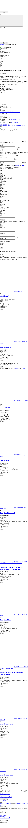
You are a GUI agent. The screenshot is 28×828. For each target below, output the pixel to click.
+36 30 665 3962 (15, 119)
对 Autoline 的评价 (20, 803)
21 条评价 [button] (2, 51)
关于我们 (2, 797)
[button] (14, 35)
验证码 (24, 162)
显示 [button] (10, 119)
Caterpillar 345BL (5, 620)
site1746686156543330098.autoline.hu (10, 112)
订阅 (2, 366)
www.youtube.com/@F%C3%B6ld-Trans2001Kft (12, 125)
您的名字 (18, 147)
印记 (17, 149)
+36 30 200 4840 (15, 122)
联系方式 (9, 797)
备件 (6, 794)
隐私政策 (17, 165)
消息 (15, 159)
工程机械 (2, 794)
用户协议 (23, 165)
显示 (2, 247)
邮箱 (17, 155)
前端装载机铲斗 (5, 296)
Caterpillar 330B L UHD (7, 513)
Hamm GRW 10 (5, 408)
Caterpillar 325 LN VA (7, 775)
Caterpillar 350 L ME (6, 724)
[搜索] (11, 21)
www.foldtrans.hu (4, 124)
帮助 (6, 797)
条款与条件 (3, 803)
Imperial (5, 800)
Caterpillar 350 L (5, 347)
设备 (8, 794)
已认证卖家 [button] (3, 104)
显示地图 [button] (24, 141)
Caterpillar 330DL (5, 460)
